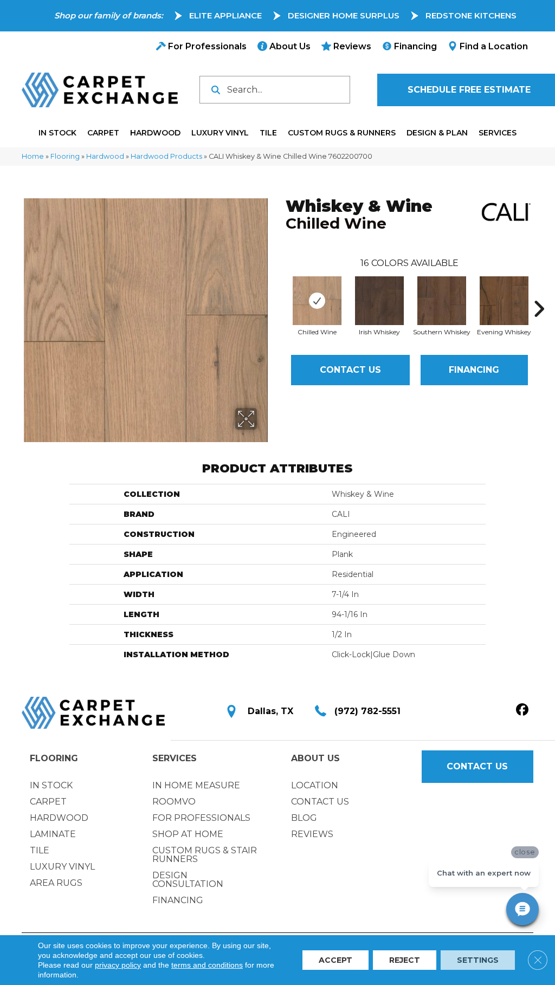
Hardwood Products (166, 156)
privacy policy (118, 965)
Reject (404, 960)
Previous (280, 292)
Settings (478, 960)
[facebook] (522, 710)
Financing (474, 370)
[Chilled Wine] (317, 301)
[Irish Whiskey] (379, 301)
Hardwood (105, 156)
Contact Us (350, 370)
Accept (335, 960)
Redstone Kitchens (471, 15)
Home (33, 156)
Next (539, 292)
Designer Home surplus (343, 15)
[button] (477, 766)
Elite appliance (225, 15)
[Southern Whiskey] (442, 301)
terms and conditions (207, 965)
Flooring (65, 156)
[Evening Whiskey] (504, 301)
